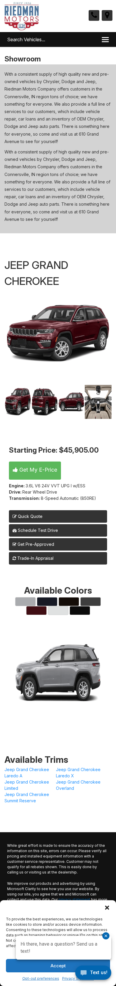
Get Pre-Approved (36, 544)
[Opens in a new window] (107, 15)
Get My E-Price (37, 470)
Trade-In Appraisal (35, 558)
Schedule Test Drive (37, 530)
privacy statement (74, 899)
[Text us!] (93, 974)
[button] (107, 908)
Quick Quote (30, 516)
